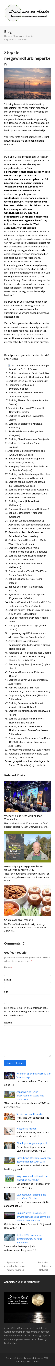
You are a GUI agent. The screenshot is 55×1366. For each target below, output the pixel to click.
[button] (49, 13)
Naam (8, 967)
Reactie (9, 1022)
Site (6, 991)
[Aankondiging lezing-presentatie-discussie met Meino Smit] (27, 846)
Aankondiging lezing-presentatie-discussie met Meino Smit (23, 868)
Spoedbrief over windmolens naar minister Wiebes (14, 1266)
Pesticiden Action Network (41, 1266)
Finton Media (33, 1361)
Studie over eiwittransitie (18, 920)
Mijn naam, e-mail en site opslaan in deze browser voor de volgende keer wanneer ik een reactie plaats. (27, 1011)
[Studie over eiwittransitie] (27, 900)
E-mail (8, 979)
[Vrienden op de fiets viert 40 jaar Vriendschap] (27, 796)
